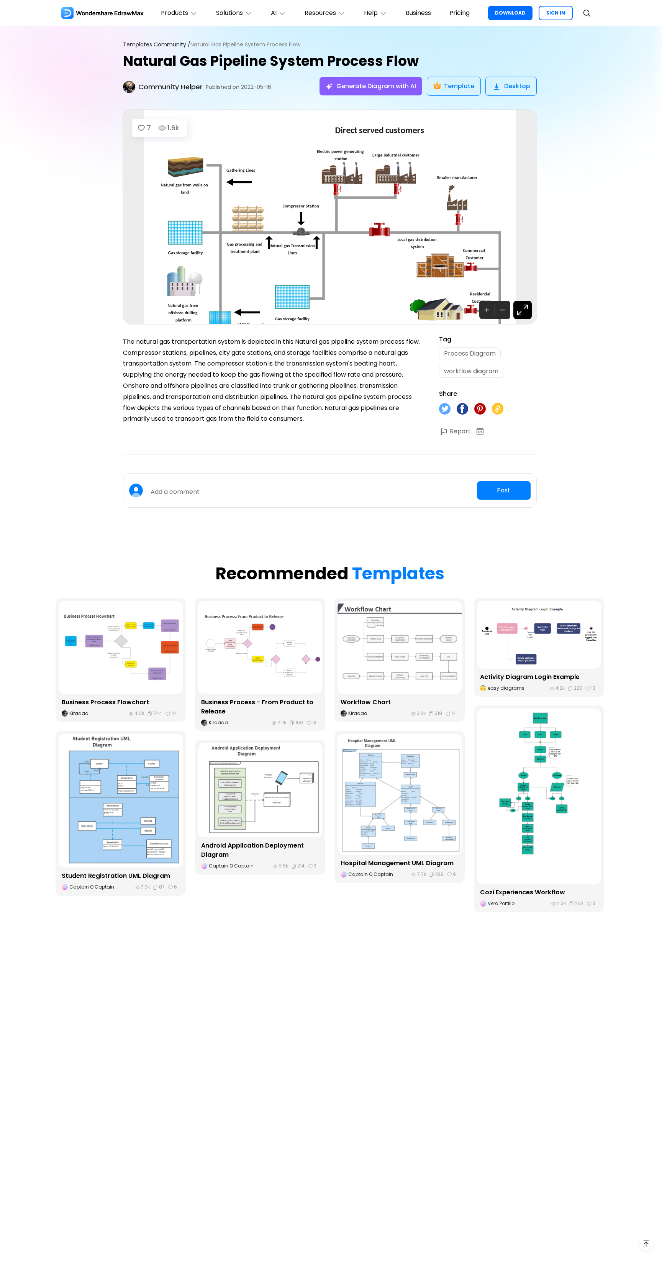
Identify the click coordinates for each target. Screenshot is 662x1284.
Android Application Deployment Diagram (252, 850)
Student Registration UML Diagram (116, 875)
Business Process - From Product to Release (257, 707)
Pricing (459, 12)
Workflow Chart (366, 702)
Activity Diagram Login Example (530, 676)
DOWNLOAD (510, 13)
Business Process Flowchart (105, 702)
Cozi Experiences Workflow (522, 892)
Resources (320, 12)
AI (274, 12)
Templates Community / (156, 44)
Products (174, 12)
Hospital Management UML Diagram (397, 863)
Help (371, 12)
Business (418, 12)
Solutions (229, 12)
